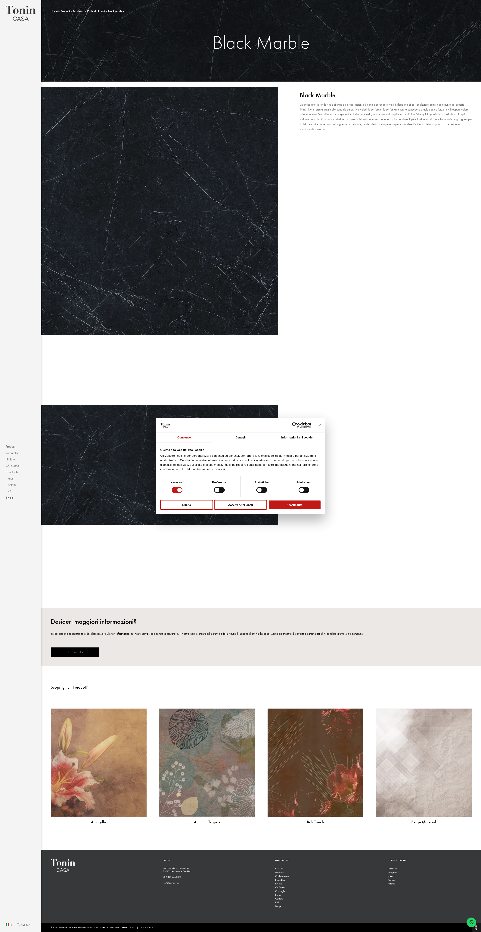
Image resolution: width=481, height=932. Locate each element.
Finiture (10, 459)
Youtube (391, 879)
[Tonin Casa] (21, 13)
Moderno (279, 872)
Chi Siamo (12, 466)
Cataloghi (12, 472)
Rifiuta (186, 505)
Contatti (11, 485)
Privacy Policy (129, 927)
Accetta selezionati (240, 505)
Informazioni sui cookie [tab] (296, 437)
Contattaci (78, 652)
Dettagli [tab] (240, 437)
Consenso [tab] (184, 437)
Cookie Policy (146, 927)
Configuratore (282, 876)
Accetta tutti (295, 505)
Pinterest (391, 883)
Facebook (392, 868)
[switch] (219, 490)
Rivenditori (12, 453)
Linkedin (391, 876)
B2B (8, 491)
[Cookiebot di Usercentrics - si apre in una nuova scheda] (294, 425)
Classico (279, 868)
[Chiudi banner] (319, 425)
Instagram (392, 872)
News (9, 478)
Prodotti (10, 446)
